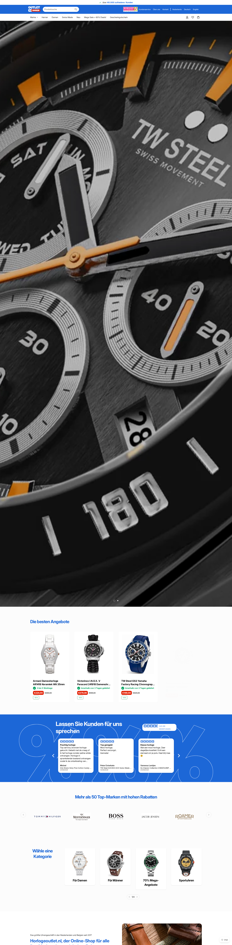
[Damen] (80, 863)
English (196, 9)
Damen (55, 17)
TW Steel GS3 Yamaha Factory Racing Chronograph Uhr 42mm (49, 682)
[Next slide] (210, 651)
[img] (151, 727)
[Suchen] (76, 9)
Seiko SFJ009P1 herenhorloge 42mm (133, 682)
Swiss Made (67, 17)
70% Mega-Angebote (151, 882)
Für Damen (80, 880)
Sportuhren (186, 880)
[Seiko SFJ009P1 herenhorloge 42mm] (138, 654)
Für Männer (115, 880)
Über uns (156, 9)
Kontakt (166, 9)
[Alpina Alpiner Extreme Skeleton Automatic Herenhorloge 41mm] (94, 656)
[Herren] (115, 863)
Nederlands (177, 9)
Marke (33, 17)
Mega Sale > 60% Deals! (95, 17)
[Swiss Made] (151, 863)
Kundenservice (145, 9)
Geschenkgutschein (119, 17)
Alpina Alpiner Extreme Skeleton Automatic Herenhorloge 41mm (90, 685)
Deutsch (187, 9)
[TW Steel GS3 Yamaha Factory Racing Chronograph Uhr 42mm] (49, 654)
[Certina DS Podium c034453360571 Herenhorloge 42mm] (182, 654)
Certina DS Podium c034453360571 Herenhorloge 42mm (177, 682)
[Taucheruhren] (186, 863)
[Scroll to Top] (227, 932)
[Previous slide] (21, 651)
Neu (78, 17)
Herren (45, 17)
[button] (198, 17)
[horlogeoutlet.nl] (34, 9)
